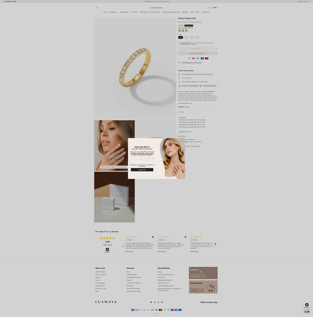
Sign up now (142, 169)
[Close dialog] (183, 140)
